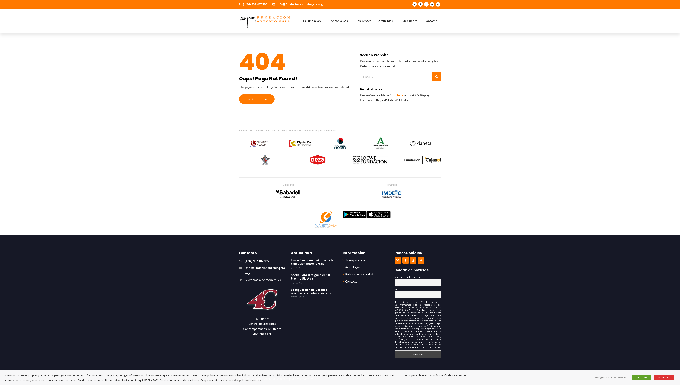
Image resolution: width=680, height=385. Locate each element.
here (400, 95)
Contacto (351, 281)
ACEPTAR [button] (642, 377)
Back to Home (257, 99)
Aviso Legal (352, 267)
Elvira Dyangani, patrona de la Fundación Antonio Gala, (312, 262)
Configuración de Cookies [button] (610, 377)
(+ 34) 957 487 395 (254, 4)
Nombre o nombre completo (408, 277)
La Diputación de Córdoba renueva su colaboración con (311, 291)
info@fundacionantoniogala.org (299, 4)
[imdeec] (392, 194)
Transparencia (355, 260)
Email (397, 289)
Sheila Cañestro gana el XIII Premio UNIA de (310, 276)
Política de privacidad (359, 274)
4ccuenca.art (262, 334)
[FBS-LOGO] (288, 194)
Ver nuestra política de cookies (243, 380)
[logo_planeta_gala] (326, 220)
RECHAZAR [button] (663, 377)
